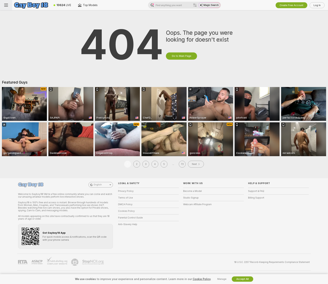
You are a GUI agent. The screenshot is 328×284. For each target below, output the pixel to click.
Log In (317, 5)
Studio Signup (191, 197)
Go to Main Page (181, 56)
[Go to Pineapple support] (75, 262)
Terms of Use (125, 197)
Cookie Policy (202, 279)
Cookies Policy (126, 211)
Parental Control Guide (130, 217)
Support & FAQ (256, 191)
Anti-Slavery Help (127, 224)
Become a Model (192, 191)
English (98, 184)
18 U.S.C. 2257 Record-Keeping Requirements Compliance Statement (272, 262)
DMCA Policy (125, 204)
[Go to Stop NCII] (93, 262)
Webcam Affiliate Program (197, 204)
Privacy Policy (126, 191)
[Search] (195, 5)
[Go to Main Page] (31, 5)
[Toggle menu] (6, 5)
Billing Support (256, 197)
